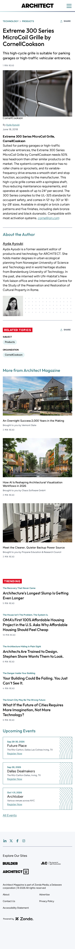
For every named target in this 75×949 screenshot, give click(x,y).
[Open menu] (69, 5)
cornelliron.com (48, 218)
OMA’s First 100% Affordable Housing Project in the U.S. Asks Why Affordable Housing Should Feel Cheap (35, 624)
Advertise (44, 894)
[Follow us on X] (11, 841)
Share (67, 21)
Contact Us (9, 901)
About (6, 894)
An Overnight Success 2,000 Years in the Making (33, 420)
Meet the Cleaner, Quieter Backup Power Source (34, 547)
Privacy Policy (46, 901)
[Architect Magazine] (37, 5)
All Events (10, 815)
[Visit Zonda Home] (18, 918)
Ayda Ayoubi (13, 124)
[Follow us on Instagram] (24, 841)
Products (28, 21)
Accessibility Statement (16, 907)
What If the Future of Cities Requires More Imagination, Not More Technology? (33, 709)
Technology (10, 21)
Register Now (14, 753)
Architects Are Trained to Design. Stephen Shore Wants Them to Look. (33, 654)
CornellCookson (13, 354)
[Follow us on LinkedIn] (5, 841)
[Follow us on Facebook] (17, 841)
